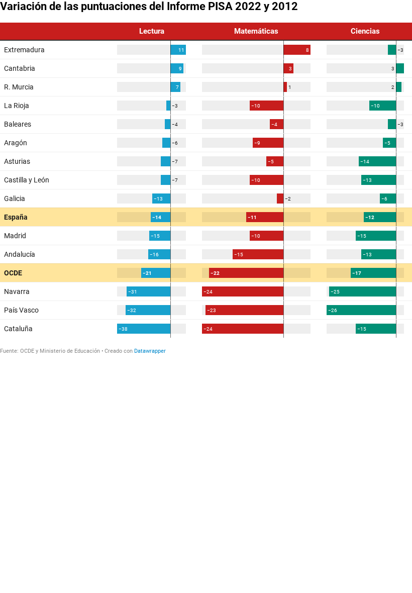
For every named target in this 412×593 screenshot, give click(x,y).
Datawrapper (150, 351)
